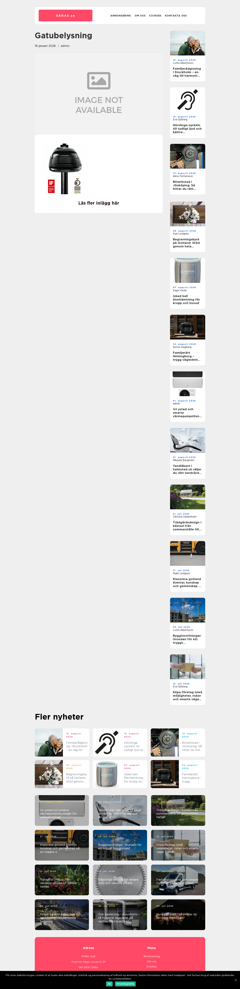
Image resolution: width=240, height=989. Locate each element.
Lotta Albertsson (183, 63)
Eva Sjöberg (180, 119)
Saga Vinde (180, 290)
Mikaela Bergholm (183, 460)
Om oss (140, 15)
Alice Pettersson (183, 176)
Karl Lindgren (181, 233)
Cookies (155, 15)
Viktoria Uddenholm (185, 516)
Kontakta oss (176, 15)
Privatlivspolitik (125, 984)
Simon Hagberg (182, 347)
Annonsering (120, 15)
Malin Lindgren (181, 573)
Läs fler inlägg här (98, 203)
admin (65, 46)
